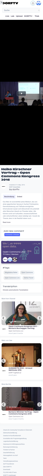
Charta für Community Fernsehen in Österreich (17, 430)
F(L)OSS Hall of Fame (9, 472)
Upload (19, 16)
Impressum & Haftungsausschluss (14, 444)
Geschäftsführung (9, 452)
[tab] (9, 197)
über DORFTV (7, 467)
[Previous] (3, 318)
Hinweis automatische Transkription (15, 290)
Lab (12, 16)
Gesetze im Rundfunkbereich (12, 435)
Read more (6, 222)
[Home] (16, 3)
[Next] (39, 318)
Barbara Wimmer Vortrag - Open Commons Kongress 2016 (23, 413)
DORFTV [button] (28, 16)
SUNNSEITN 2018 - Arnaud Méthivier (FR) (20, 369)
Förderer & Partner (9, 450)
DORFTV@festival (15, 373)
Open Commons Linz (14, 252)
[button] (33, 3)
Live (7, 16)
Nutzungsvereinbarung (10, 447)
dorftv (15, 189)
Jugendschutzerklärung (10, 441)
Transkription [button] (10, 286)
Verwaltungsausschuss (10, 461)
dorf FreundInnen (8, 464)
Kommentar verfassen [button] (12, 234)
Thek (37, 16)
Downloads (6, 469)
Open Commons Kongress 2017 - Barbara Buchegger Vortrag (23, 327)
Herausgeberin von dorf (10, 455)
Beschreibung (9, 197)
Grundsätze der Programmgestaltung (14, 438)
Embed (19, 197)
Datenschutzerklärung (10, 433)
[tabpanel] (21, 212)
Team (5, 458)
